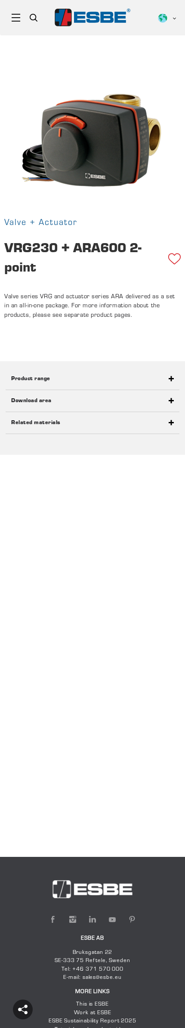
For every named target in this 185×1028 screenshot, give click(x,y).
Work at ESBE (92, 1013)
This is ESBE (92, 1004)
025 (130, 1021)
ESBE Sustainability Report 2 (87, 1021)
